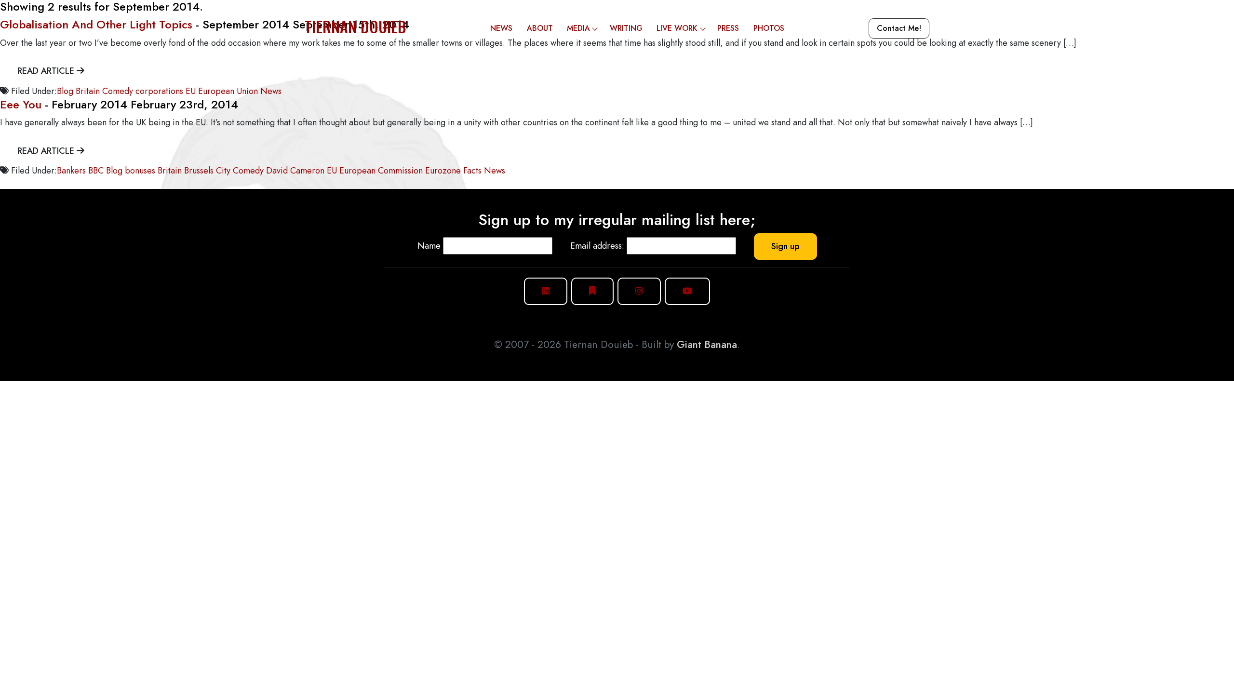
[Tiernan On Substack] (592, 291)
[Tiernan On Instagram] (639, 291)
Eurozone (443, 170)
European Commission (381, 170)
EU (191, 91)
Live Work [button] (677, 28)
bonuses (140, 170)
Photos (768, 28)
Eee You (20, 104)
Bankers (71, 170)
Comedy (117, 91)
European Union (228, 91)
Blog (65, 91)
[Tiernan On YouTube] (687, 291)
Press (728, 28)
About (540, 28)
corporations (159, 91)
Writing (626, 28)
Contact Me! (899, 28)
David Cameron (295, 170)
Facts (472, 170)
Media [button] (578, 28)
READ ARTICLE (47, 71)
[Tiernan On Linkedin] (545, 291)
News (501, 28)
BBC (96, 170)
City (223, 170)
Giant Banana (707, 344)
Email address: (597, 246)
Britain (88, 91)
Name (429, 246)
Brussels (199, 170)
